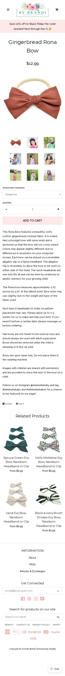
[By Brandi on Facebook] (23, 599)
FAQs (32, 564)
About (32, 557)
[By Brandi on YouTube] (42, 599)
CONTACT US (23, 624)
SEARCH (9, 624)
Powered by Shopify (46, 649)
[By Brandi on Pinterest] (29, 599)
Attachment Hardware (13, 187)
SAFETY (56, 624)
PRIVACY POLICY (41, 624)
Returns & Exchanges (32, 571)
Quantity (7, 202)
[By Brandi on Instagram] (36, 599)
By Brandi (31, 649)
